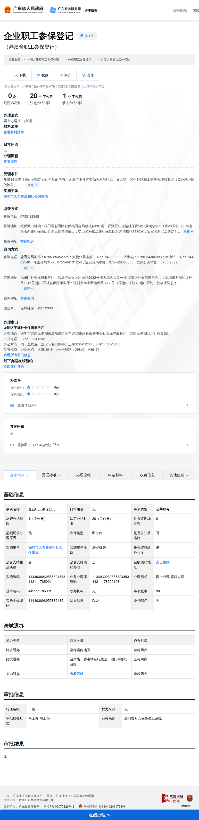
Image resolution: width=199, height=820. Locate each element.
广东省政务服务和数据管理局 (75, 795)
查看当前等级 (96, 86)
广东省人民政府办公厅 (27, 795)
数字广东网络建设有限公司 (36, 800)
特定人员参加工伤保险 (115, 59)
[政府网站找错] (172, 798)
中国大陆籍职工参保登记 (43, 59)
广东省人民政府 (24, 10)
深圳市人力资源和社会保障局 (26, 196)
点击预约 (163, 562)
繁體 (196, 10)
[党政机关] (189, 798)
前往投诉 (27, 241)
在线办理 (98, 815)
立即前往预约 (14, 366)
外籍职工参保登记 (79, 59)
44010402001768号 (112, 806)
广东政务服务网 (65, 10)
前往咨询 (27, 298)
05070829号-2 (64, 806)
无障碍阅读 (180, 10)
